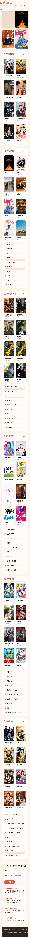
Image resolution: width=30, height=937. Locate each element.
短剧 (1, 9)
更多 (24, 54)
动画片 (26, 5)
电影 (6, 5)
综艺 (16, 5)
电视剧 (11, 5)
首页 (1, 5)
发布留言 (10, 882)
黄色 (7, 2)
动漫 (21, 5)
